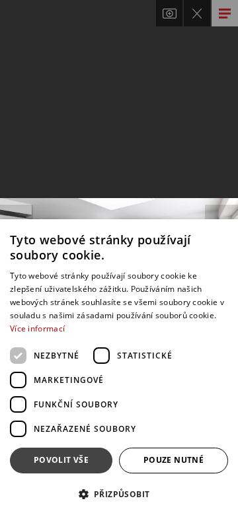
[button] (119, 493)
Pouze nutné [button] (173, 459)
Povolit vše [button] (61, 459)
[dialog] (119, 367)
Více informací (37, 328)
